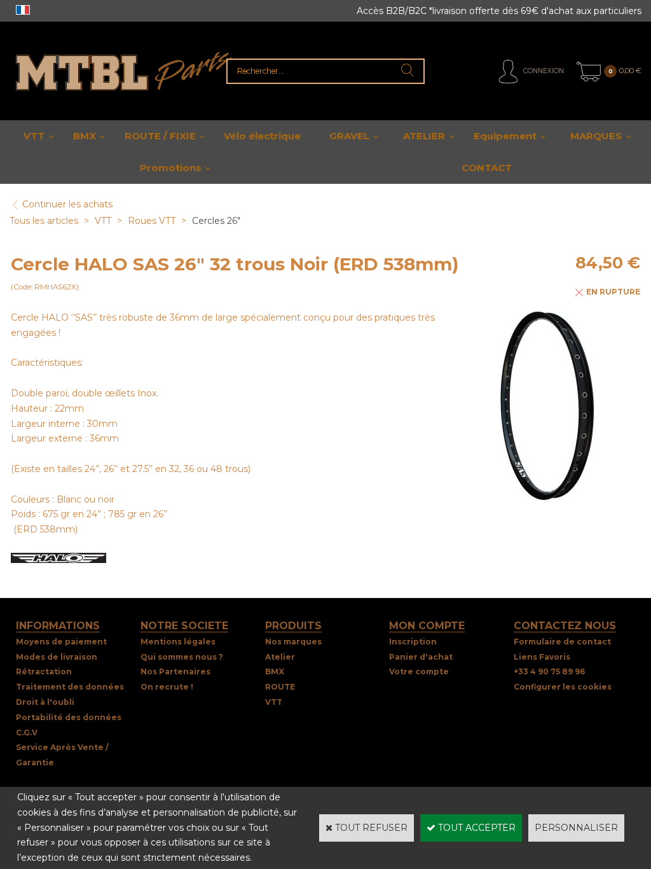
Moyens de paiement (61, 641)
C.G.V (27, 732)
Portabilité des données (68, 717)
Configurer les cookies (563, 687)
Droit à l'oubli (45, 702)
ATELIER (424, 136)
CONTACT (487, 168)
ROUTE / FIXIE (160, 136)
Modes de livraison (56, 657)
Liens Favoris (542, 657)
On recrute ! (166, 687)
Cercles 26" (216, 220)
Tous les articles (44, 220)
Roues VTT (151, 220)
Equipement (505, 136)
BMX (84, 136)
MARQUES (596, 136)
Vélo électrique (262, 136)
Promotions (171, 168)
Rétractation (44, 671)
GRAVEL (349, 136)
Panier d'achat (421, 657)
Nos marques (293, 641)
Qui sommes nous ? (181, 657)
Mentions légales (178, 641)
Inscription (413, 641)
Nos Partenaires (175, 671)
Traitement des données (70, 687)
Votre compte (419, 671)
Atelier (280, 657)
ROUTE (280, 687)
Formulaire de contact (562, 641)
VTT (34, 136)
